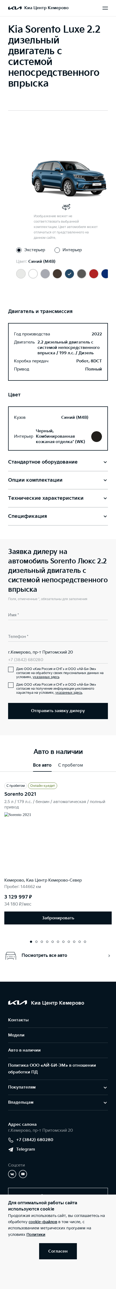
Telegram (25, 1149)
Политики (35, 1234)
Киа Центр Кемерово (46, 8)
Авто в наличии (24, 1050)
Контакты (18, 1020)
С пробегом (70, 765)
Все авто (42, 765)
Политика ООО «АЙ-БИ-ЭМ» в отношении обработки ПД (52, 1069)
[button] (31, 942)
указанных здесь (46, 677)
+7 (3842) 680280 (25, 659)
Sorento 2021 (20, 794)
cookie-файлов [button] (43, 1222)
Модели (16, 1035)
